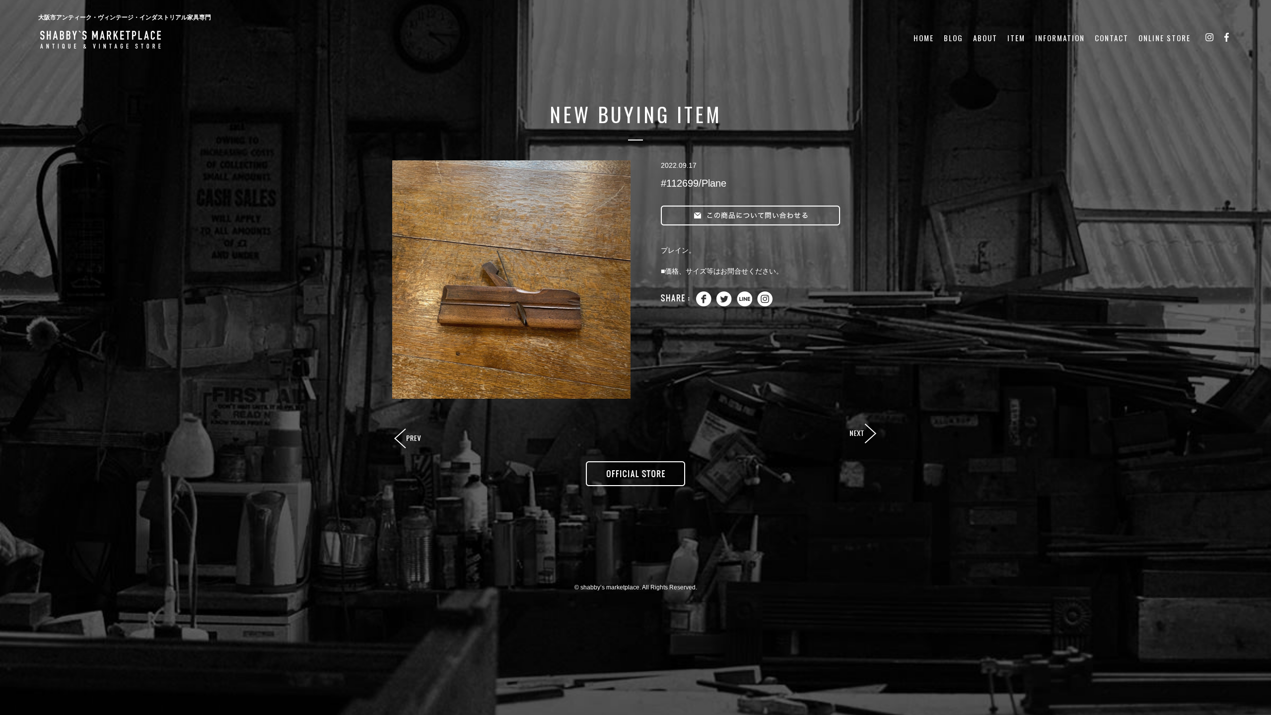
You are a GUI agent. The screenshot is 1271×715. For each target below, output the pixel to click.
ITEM (1016, 38)
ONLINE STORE (1164, 38)
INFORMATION (1060, 38)
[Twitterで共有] (724, 304)
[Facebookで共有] (703, 304)
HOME (924, 38)
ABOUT (985, 38)
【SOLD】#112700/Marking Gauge (862, 434)
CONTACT (1112, 38)
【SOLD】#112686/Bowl (408, 439)
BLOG (953, 38)
